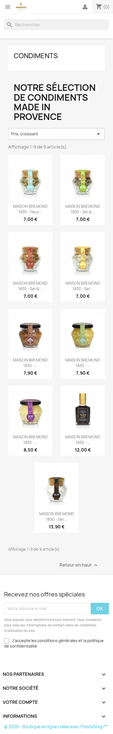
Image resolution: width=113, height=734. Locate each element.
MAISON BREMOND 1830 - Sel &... (82, 209)
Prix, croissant (56, 134)
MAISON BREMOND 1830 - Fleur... (30, 209)
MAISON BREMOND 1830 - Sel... (82, 286)
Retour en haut (79, 565)
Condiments (36, 55)
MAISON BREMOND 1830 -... (30, 362)
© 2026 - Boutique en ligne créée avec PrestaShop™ (56, 727)
